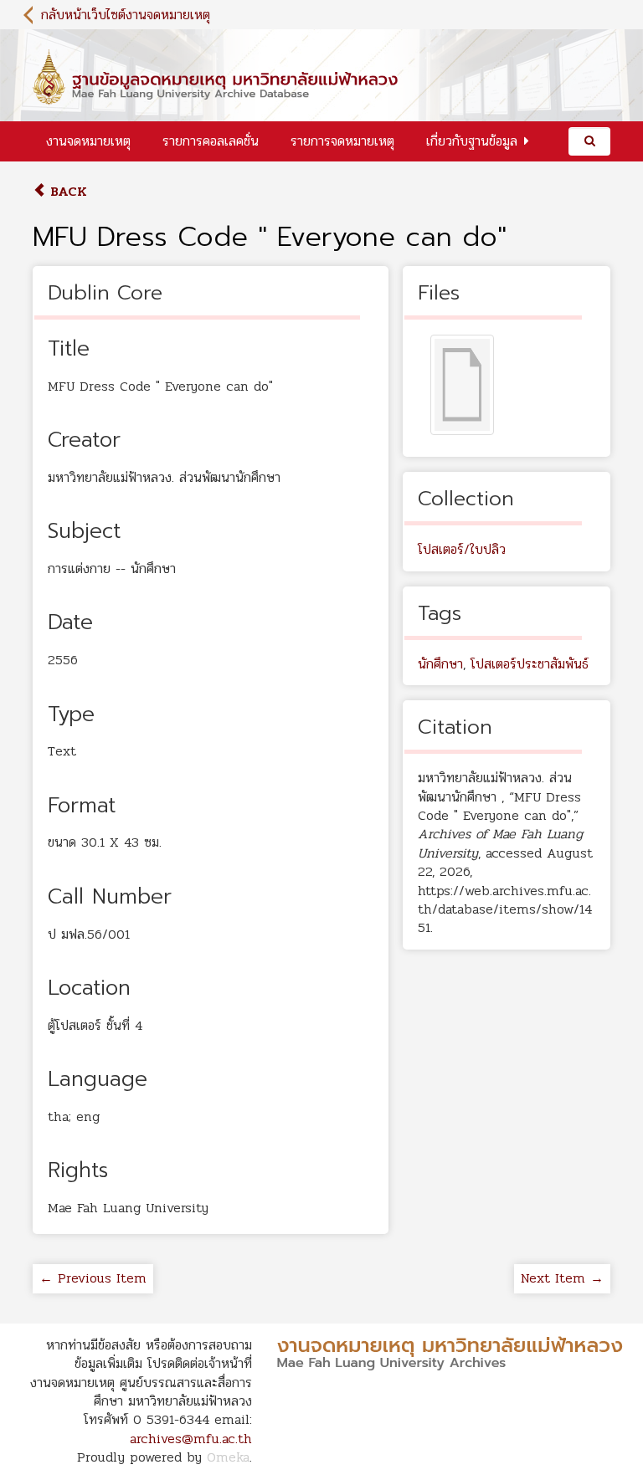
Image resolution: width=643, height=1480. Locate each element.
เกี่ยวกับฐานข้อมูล (471, 141)
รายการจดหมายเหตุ (342, 141)
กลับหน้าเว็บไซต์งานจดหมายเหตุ (125, 14)
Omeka (228, 1457)
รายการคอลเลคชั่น (210, 141)
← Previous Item (93, 1277)
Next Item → (562, 1277)
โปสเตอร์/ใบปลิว (462, 549)
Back (66, 191)
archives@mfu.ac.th (191, 1438)
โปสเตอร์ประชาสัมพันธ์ (530, 663)
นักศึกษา (440, 663)
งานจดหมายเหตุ (88, 141)
